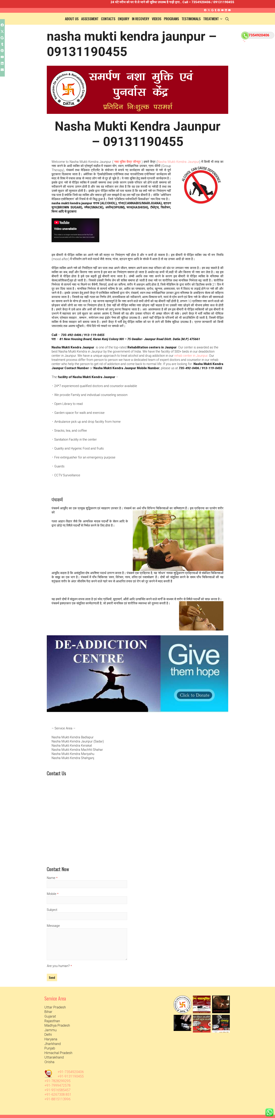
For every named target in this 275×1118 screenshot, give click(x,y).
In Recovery (140, 18)
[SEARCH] (227, 19)
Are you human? (58, 966)
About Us (72, 18)
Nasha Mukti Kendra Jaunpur (178, 162)
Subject (52, 910)
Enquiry (123, 18)
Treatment (211, 18)
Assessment (90, 18)
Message (53, 926)
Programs (171, 18)
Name (51, 878)
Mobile (51, 894)
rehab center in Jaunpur (191, 356)
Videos (156, 18)
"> (243, 41)
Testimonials (191, 18)
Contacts (108, 18)
